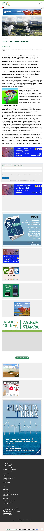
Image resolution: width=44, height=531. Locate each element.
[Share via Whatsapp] (7, 46)
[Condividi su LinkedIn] (6, 46)
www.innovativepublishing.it (8, 478)
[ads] (22, 194)
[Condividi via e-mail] (9, 46)
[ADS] (22, 14)
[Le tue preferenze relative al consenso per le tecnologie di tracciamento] (42, 529)
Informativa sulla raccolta (11, 529)
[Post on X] (2, 46)
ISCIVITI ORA (5, 177)
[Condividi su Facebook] (4, 46)
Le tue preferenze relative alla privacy (27, 529)
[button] (41, 3)
